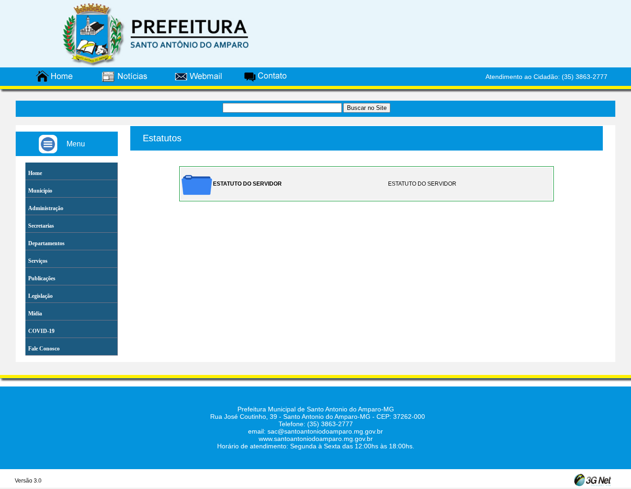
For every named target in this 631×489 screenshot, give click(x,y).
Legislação (40, 296)
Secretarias (41, 226)
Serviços (38, 261)
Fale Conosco (44, 348)
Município (40, 190)
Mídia (35, 313)
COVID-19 (41, 331)
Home (35, 173)
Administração (45, 208)
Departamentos (46, 243)
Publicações (41, 278)
